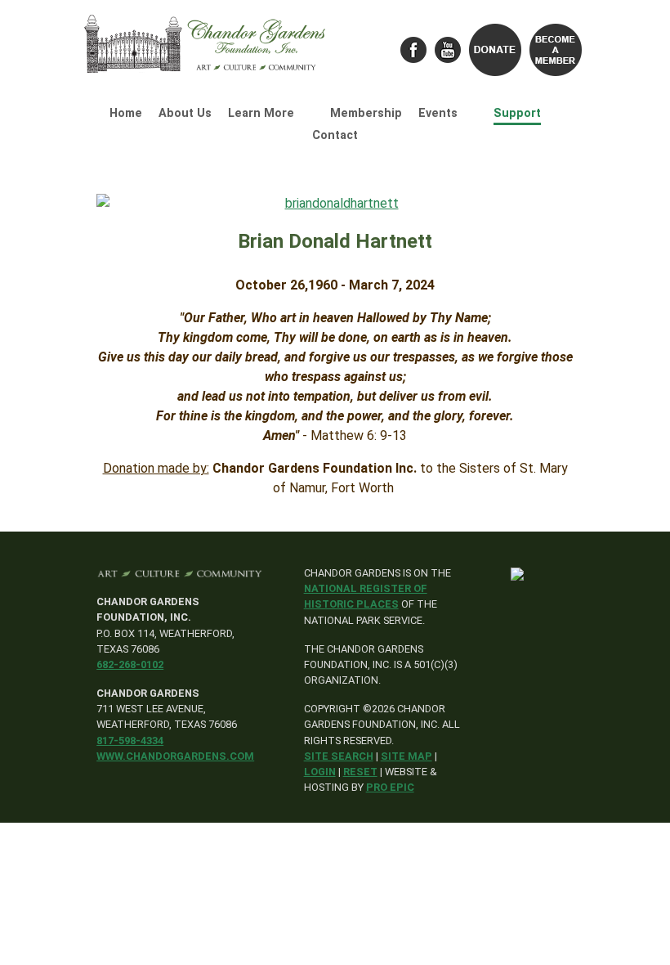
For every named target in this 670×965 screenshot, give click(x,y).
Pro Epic (390, 787)
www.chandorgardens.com (175, 756)
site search (338, 756)
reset (360, 771)
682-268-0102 (129, 664)
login (320, 771)
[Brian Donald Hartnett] (335, 203)
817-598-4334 (129, 740)
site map (406, 756)
